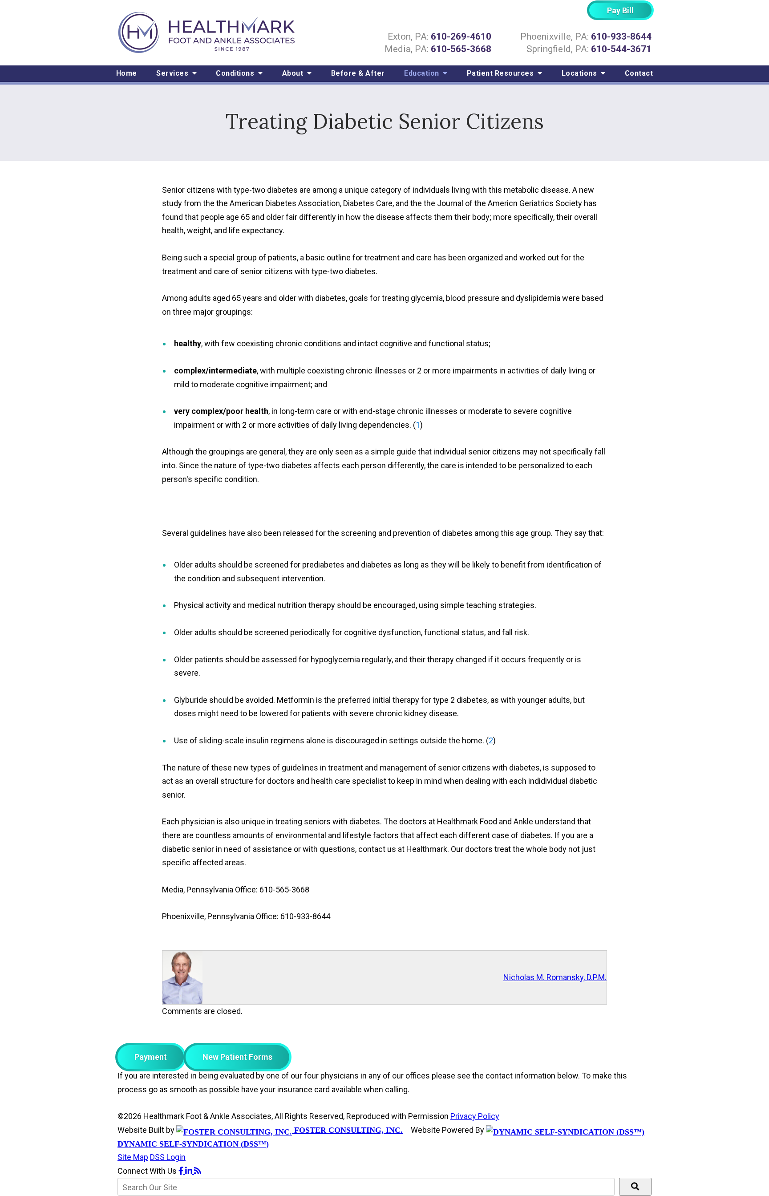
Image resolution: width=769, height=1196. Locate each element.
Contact (639, 73)
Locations (580, 73)
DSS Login (168, 1157)
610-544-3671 (621, 49)
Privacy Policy (474, 1116)
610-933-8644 (621, 36)
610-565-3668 (461, 49)
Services (173, 73)
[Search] (635, 1187)
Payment (150, 1057)
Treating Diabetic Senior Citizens (385, 121)
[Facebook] (181, 1171)
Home (126, 73)
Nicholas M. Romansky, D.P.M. (555, 977)
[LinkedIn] (189, 1171)
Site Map (132, 1157)
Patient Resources (501, 73)
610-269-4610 (461, 36)
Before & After (358, 73)
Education (422, 73)
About (293, 73)
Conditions (236, 73)
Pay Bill (620, 10)
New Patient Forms (237, 1057)
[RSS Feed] (197, 1171)
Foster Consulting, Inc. (347, 1130)
